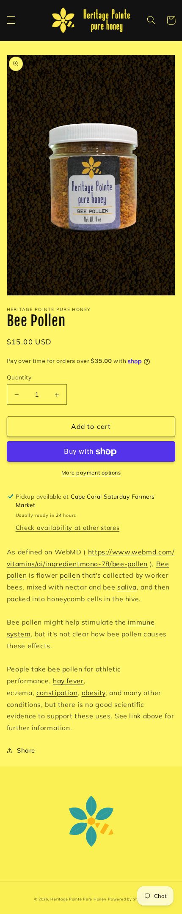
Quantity (19, 377)
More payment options (91, 472)
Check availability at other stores (67, 528)
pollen (70, 575)
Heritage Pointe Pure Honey (78, 899)
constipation (57, 692)
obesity (93, 692)
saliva (127, 587)
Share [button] (26, 750)
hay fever (68, 681)
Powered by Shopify (128, 899)
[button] (11, 20)
